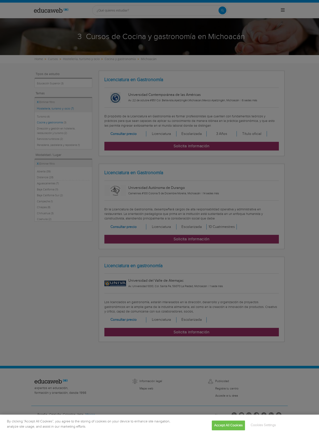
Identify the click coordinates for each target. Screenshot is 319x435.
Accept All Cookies (228, 425)
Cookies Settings (263, 425)
